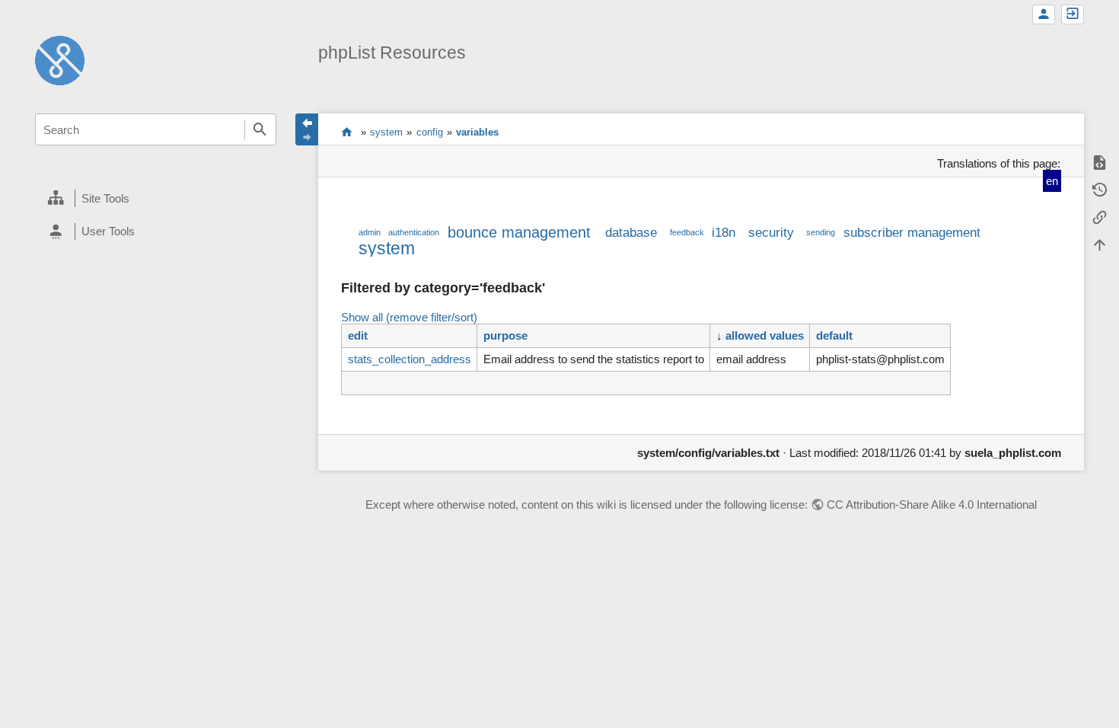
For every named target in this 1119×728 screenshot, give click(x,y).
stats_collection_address (409, 359)
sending (820, 232)
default (834, 335)
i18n (723, 232)
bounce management (519, 232)
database (631, 232)
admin (370, 232)
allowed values (764, 335)
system (386, 132)
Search (260, 129)
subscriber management (911, 232)
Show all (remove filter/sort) (409, 317)
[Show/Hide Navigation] (306, 129)
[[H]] (59, 59)
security (771, 232)
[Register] (1043, 14)
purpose (505, 335)
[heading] (156, 199)
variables (477, 132)
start (346, 132)
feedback (687, 232)
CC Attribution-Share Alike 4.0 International (932, 504)
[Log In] (1072, 14)
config (429, 132)
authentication (413, 232)
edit (358, 335)
